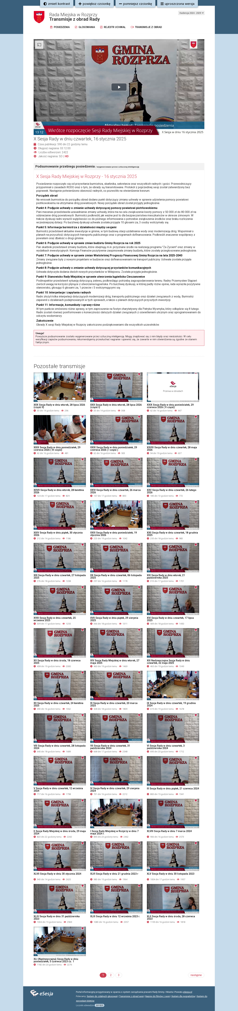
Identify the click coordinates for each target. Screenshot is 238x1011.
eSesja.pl (187, 992)
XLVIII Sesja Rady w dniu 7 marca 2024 (169, 831)
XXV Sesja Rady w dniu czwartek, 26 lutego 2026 (171, 491)
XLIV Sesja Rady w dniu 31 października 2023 (57, 917)
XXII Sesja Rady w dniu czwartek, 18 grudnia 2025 (172, 533)
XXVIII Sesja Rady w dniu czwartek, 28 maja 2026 (172, 448)
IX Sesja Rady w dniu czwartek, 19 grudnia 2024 (171, 704)
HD (67, 156)
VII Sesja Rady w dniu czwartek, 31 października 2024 (110, 747)
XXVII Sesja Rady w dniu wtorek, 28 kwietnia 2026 (59, 491)
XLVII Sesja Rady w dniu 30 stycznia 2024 (57, 873)
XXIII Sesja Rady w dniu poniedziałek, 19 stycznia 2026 (113, 533)
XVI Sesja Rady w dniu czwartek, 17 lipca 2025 (170, 619)
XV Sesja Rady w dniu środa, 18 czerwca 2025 (57, 661)
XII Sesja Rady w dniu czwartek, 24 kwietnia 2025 (58, 704)
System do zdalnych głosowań (102, 996)
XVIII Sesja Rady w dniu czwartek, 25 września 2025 (55, 619)
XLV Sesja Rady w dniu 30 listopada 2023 (170, 873)
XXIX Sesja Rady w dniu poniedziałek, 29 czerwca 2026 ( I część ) (113, 448)
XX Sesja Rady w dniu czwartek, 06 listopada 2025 (116, 576)
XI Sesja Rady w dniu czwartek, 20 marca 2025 (113, 704)
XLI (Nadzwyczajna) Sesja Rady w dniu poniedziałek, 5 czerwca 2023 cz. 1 (56, 960)
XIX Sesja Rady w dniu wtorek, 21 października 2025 (166, 576)
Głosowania (86, 27)
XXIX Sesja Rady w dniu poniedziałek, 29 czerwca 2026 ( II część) (170, 406)
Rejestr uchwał (114, 27)
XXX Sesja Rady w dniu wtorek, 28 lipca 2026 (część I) (116, 406)
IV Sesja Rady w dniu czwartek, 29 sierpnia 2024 (114, 789)
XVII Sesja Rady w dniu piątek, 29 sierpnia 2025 (114, 619)
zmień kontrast (59, 4)
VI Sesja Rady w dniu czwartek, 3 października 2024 (166, 747)
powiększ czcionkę (96, 4)
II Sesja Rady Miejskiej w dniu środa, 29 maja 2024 (60, 832)
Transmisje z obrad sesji (131, 996)
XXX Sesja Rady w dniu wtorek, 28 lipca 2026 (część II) (59, 406)
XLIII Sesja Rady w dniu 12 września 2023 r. (115, 916)
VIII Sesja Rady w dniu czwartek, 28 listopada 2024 (60, 747)
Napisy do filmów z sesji (157, 996)
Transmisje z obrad (148, 27)
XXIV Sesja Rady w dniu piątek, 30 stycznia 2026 (58, 533)
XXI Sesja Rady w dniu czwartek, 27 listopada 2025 (60, 576)
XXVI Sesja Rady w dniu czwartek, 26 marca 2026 (115, 491)
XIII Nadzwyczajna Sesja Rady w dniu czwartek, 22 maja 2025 (168, 661)
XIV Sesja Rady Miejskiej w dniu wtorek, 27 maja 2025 (114, 661)
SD (61, 156)
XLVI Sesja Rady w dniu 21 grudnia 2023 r (114, 873)
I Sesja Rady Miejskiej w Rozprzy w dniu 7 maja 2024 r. (114, 832)
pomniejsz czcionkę (137, 4)
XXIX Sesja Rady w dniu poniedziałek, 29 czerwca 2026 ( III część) (57, 448)
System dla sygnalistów (183, 996)
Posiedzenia (61, 27)
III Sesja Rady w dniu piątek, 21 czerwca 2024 (173, 788)
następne (196, 975)
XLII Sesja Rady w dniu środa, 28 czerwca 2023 (171, 917)
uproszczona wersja (179, 4)
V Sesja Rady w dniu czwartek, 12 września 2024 (58, 789)
